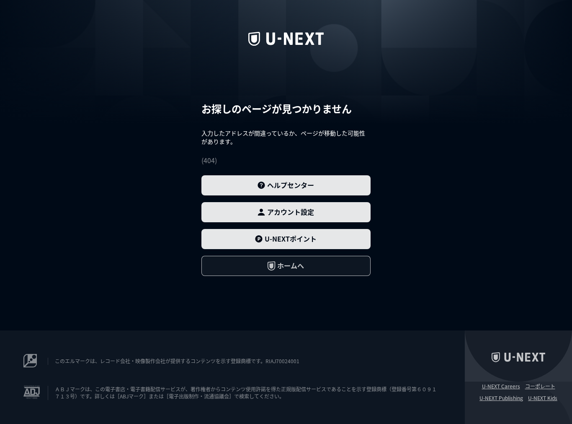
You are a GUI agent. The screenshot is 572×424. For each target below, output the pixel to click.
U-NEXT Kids (542, 398)
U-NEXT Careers (501, 386)
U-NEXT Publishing (501, 398)
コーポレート (540, 386)
